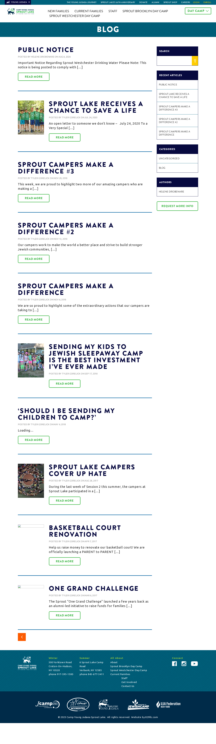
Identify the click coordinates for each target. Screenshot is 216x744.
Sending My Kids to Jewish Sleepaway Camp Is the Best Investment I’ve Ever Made (96, 356)
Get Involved (129, 682)
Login (196, 2)
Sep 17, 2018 (91, 373)
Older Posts (22, 637)
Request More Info (177, 206)
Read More (34, 77)
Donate (143, 2)
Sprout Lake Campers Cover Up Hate (92, 470)
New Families (58, 11)
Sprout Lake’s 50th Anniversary (118, 2)
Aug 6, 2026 (65, 56)
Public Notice (46, 50)
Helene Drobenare (42, 56)
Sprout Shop (170, 2)
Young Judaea (19, 2)
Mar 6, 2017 (91, 595)
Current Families (88, 11)
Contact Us (127, 686)
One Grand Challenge (94, 588)
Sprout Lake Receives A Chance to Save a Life (96, 107)
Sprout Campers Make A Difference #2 (66, 229)
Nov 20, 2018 (60, 178)
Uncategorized (169, 158)
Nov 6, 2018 (60, 299)
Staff (112, 11)
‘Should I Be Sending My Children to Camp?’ (66, 414)
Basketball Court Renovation (85, 531)
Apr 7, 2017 (91, 541)
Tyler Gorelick (71, 117)
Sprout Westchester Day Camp (74, 16)
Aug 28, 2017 (91, 480)
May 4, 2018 (60, 424)
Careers (185, 2)
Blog (162, 168)
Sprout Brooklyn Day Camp (145, 11)
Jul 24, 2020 (91, 117)
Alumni (155, 2)
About (114, 662)
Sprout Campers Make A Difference (66, 289)
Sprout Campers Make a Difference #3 (66, 168)
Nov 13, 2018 (60, 238)
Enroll (207, 2)
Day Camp (196, 11)
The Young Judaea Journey (82, 2)
